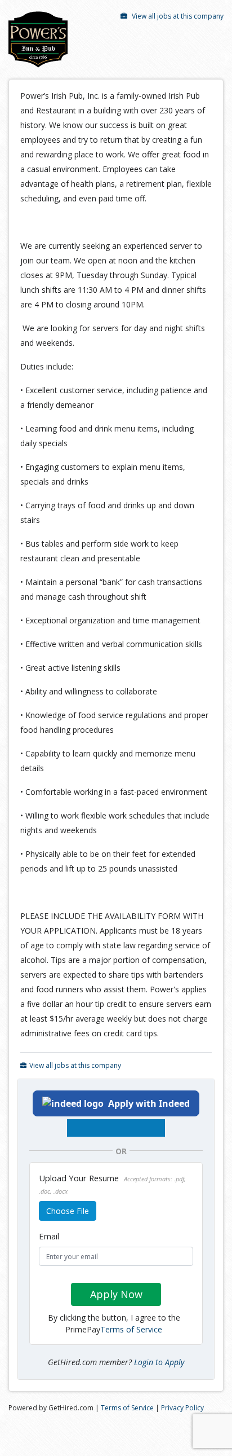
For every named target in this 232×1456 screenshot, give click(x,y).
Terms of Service (131, 1329)
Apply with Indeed (149, 1103)
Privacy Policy (182, 1408)
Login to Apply (159, 1362)
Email (49, 1236)
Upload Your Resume (112, 1183)
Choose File (67, 1211)
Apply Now (116, 1294)
